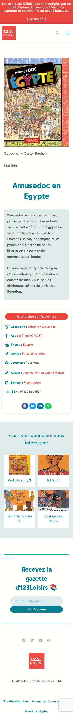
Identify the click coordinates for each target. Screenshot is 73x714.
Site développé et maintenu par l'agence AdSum (36, 701)
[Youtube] (40, 640)
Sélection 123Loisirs (42, 327)
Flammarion (32, 382)
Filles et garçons (33, 353)
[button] (67, 33)
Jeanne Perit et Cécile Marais (43, 373)
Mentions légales (36, 711)
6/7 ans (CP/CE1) (30, 336)
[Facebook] (24, 640)
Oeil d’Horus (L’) (19, 480)
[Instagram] (49, 640)
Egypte (28, 345)
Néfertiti (53, 480)
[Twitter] (32, 640)
